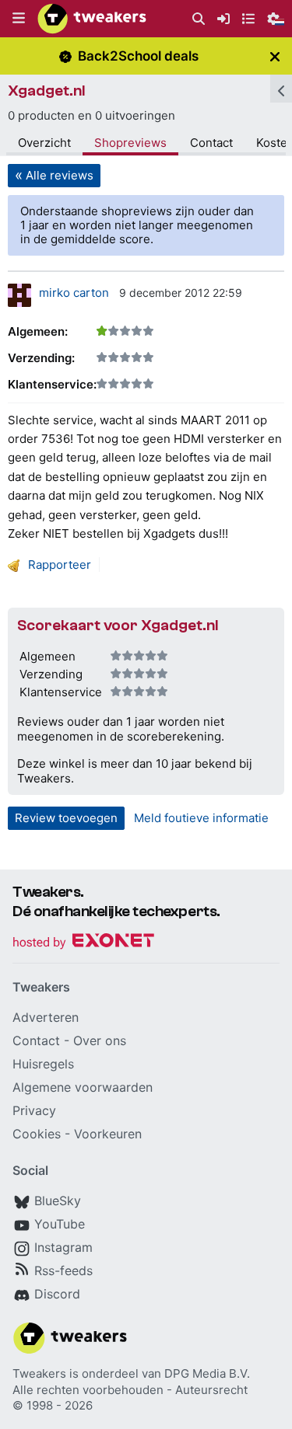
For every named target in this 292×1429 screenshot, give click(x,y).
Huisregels (43, 1064)
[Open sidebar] (281, 89)
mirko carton (74, 292)
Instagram (63, 1247)
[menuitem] (198, 19)
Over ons (99, 1040)
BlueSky (57, 1200)
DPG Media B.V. (207, 1373)
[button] (18, 18)
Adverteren (45, 1017)
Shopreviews (130, 142)
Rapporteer (59, 564)
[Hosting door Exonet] (83, 943)
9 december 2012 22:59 (180, 292)
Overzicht (44, 142)
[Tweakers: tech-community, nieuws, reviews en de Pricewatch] (92, 18)
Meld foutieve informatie (201, 817)
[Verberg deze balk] (275, 56)
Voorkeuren (108, 1133)
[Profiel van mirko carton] (19, 295)
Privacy (34, 1110)
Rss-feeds (63, 1270)
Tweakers (39, 1373)
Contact (211, 142)
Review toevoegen (66, 817)
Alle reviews (59, 175)
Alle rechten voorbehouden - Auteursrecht (130, 1389)
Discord (57, 1294)
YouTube (59, 1224)
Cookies (36, 1133)
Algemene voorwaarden (82, 1087)
